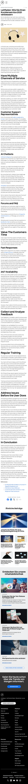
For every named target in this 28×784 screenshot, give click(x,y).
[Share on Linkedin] (11, 499)
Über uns (3, 711)
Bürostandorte (4, 722)
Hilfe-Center (18, 761)
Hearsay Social (18, 727)
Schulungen (18, 763)
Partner (2, 718)
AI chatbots (4, 185)
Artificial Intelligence (6, 157)
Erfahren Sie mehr (6, 605)
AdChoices (5, 777)
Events (16, 748)
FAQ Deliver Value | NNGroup (12, 488)
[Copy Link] (20, 499)
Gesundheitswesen (5, 744)
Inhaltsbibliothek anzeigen (14, 667)
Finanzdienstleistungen (6, 741)
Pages (16, 722)
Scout (16, 711)
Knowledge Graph (19, 715)
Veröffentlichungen (19, 744)
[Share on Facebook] (8, 499)
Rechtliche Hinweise (18, 775)
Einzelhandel (4, 746)
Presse (2, 715)
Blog (16, 741)
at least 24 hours (8, 252)
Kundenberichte (19, 746)
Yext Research (18, 753)
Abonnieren (14, 686)
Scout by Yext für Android (21, 736)
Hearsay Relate (18, 729)
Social (16, 720)
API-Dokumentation (20, 765)
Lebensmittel (4, 748)
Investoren (3, 720)
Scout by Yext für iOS (20, 734)
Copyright (11, 777)
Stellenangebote (5, 713)
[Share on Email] (17, 499)
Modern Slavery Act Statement (5, 727)
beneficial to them (5, 222)
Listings (17, 713)
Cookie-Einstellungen (20, 777)
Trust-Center (18, 751)
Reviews (17, 718)
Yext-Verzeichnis (5, 725)
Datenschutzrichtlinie (8, 775)
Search (16, 725)
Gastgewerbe (4, 751)
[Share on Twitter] (14, 499)
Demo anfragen (8, 703)
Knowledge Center (19, 755)
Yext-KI (16, 732)
